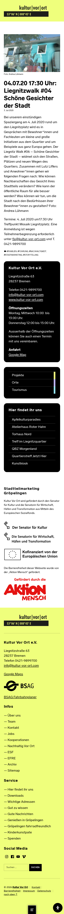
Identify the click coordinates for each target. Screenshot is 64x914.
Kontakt (13, 728)
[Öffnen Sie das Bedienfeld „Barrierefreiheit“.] (58, 908)
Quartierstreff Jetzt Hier (29, 456)
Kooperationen (18, 740)
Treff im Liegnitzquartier (29, 441)
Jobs (11, 734)
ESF (11, 752)
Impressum (29, 891)
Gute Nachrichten (20, 814)
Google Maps (13, 674)
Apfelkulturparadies (26, 419)
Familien (12, 251)
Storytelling (31, 255)
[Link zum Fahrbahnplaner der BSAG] (19, 686)
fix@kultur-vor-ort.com (29, 239)
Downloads (16, 796)
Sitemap (14, 770)
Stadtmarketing (13, 255)
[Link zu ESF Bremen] (31, 554)
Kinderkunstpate (20, 832)
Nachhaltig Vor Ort (21, 746)
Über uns (14, 715)
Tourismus (19, 390)
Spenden (14, 838)
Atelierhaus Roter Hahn (29, 427)
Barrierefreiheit (12, 891)
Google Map (17, 355)
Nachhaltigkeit (38, 251)
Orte (15, 382)
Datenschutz (44, 891)
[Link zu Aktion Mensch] (25, 589)
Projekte (18, 375)
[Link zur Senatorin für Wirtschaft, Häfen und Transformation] (29, 537)
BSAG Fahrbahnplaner (20, 697)
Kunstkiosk (20, 463)
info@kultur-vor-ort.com (26, 295)
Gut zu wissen (18, 808)
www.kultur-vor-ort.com (26, 300)
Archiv (12, 764)
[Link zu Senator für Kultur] (25, 525)
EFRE (12, 758)
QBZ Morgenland (24, 449)
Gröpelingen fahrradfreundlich (29, 826)
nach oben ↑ (10, 894)
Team (11, 721)
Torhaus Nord (21, 434)
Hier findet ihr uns (20, 789)
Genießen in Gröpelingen (25, 820)
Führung (23, 251)
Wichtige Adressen (21, 802)
